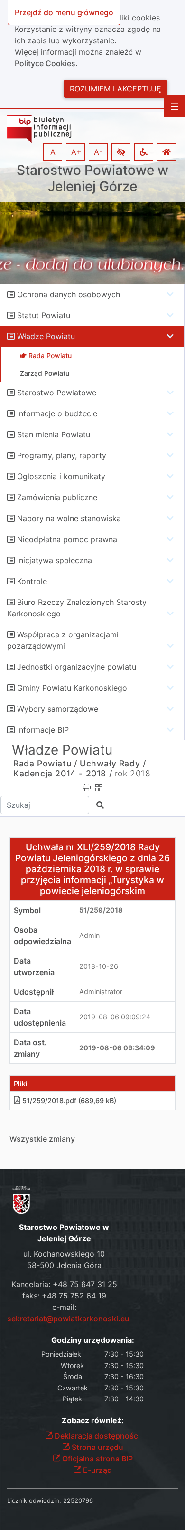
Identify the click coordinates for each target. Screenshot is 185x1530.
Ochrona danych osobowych (68, 294)
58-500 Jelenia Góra (64, 1265)
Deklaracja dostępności (96, 1435)
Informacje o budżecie (57, 413)
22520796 (78, 1500)
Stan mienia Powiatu (53, 434)
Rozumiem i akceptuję (115, 88)
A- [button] (98, 152)
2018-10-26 (98, 966)
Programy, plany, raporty (61, 455)
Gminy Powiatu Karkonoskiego (72, 688)
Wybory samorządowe (57, 709)
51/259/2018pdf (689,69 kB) (69, 1101)
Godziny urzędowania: (92, 1340)
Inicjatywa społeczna (54, 560)
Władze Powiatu (46, 336)
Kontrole (32, 581)
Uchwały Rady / (113, 763)
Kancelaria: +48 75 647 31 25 (64, 1284)
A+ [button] (76, 152)
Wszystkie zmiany (42, 1139)
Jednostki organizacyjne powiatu (76, 667)
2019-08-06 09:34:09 (117, 1048)
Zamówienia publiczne (57, 497)
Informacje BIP (43, 730)
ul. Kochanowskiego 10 (64, 1253)
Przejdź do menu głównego (64, 12)
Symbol (27, 910)
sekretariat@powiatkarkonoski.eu (68, 1318)
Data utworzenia (34, 966)
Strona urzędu (96, 1447)
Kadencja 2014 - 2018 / (62, 773)
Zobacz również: (93, 1420)
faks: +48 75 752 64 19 (64, 1295)
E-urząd (96, 1470)
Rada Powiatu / (45, 763)
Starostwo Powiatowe (56, 392)
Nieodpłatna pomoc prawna (67, 539)
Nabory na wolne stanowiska (69, 518)
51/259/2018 (101, 910)
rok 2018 (133, 773)
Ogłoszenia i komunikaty (61, 476)
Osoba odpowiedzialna (42, 935)
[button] (120, 152)
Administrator (100, 991)
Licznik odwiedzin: (34, 1500)
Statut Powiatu (43, 315)
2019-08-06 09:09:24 (114, 1017)
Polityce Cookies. (46, 63)
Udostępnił (34, 992)
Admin (89, 935)
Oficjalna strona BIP (96, 1458)
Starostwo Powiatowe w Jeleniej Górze (92, 178)
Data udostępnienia (40, 1017)
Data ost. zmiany (30, 1047)
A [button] (53, 152)
